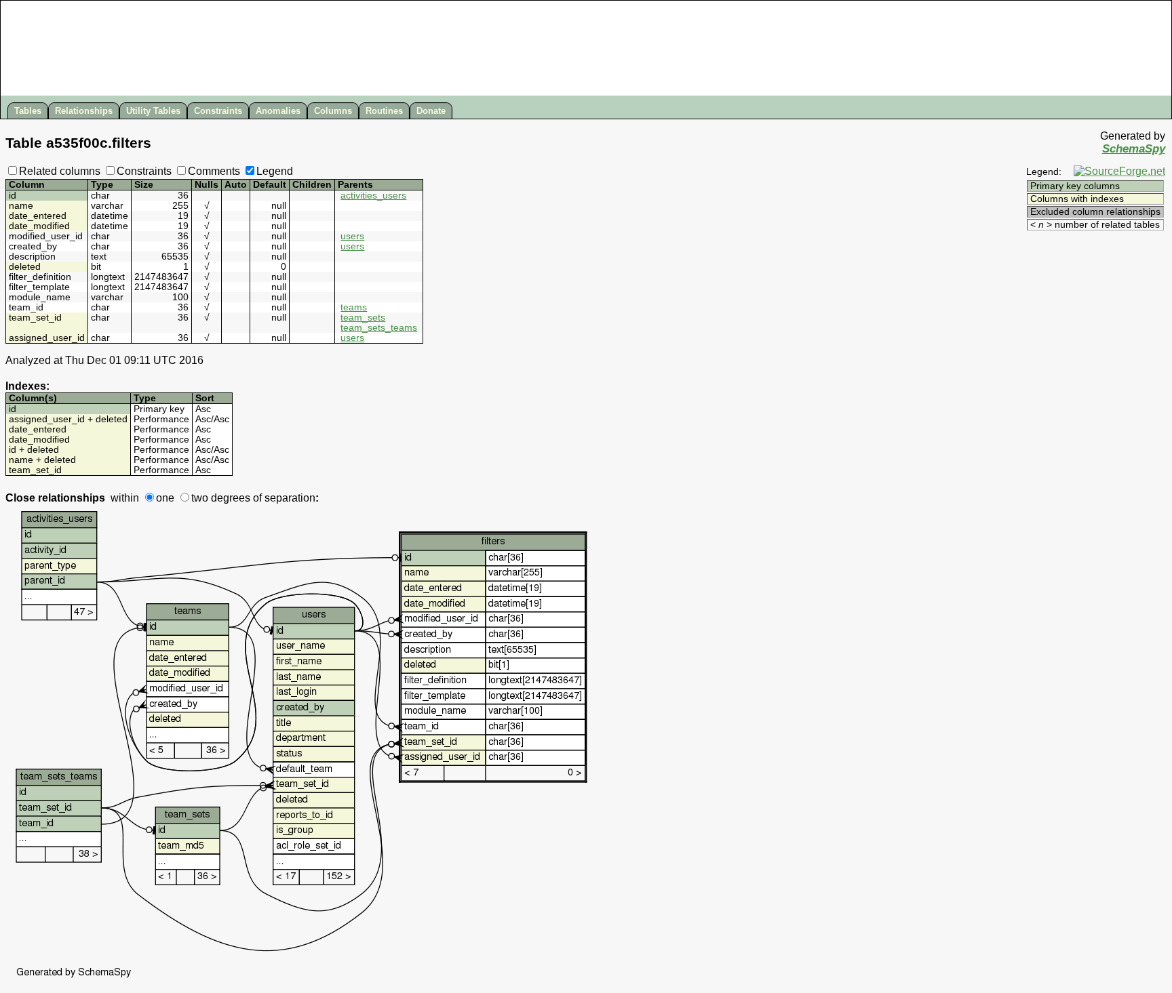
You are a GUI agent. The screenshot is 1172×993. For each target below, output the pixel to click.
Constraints (218, 111)
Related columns (59, 171)
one (165, 498)
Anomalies (278, 111)
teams (353, 307)
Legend (274, 171)
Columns (333, 111)
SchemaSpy (1133, 148)
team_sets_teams (378, 328)
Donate (431, 111)
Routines (384, 111)
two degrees (220, 498)
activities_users (373, 195)
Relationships (84, 111)
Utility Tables (153, 111)
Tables (27, 111)
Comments (214, 171)
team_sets (362, 317)
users (352, 236)
